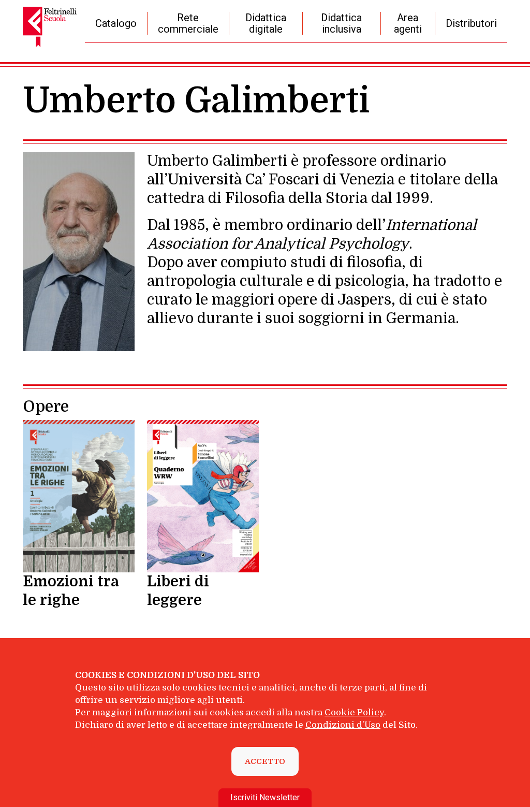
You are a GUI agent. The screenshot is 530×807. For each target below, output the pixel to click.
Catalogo (116, 23)
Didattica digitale (265, 23)
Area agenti (408, 23)
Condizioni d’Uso (342, 725)
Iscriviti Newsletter (265, 797)
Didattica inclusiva (341, 23)
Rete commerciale (188, 23)
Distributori (471, 23)
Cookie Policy (354, 712)
